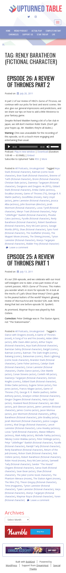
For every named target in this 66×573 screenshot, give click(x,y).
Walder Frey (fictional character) (42, 243)
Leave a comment (18, 247)
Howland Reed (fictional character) (31, 403)
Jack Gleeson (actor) (23, 406)
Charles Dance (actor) (28, 370)
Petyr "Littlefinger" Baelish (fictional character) (29, 442)
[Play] (9, 146)
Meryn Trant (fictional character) (33, 211)
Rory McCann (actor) (37, 225)
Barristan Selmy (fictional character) (23, 349)
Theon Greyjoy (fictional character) (38, 482)
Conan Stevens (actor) (24, 374)
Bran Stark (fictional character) (32, 175)
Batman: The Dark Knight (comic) (40, 352)
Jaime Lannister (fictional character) (31, 200)
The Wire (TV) (12, 482)
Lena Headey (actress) (48, 428)
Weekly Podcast (21, 30)
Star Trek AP (42, 34)
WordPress (11, 565)
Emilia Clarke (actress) (43, 189)
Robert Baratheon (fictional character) (41, 456)
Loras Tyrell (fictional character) (21, 431)
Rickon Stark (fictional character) (35, 453)
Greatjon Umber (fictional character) (41, 395)
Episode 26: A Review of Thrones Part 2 (30, 81)
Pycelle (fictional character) (36, 218)
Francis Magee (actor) (30, 388)
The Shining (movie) (40, 236)
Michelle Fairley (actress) (47, 435)
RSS (37, 159)
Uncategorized (36, 168)
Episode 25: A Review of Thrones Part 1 (30, 259)
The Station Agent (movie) (46, 478)
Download (42, 151)
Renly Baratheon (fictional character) (24, 449)
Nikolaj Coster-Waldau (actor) (20, 439)
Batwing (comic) (13, 356)
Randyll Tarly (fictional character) (43, 446)
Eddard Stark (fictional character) (39, 381)
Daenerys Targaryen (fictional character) (26, 377)
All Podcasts (21, 168)
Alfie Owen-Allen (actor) (25, 342)
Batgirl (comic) (50, 349)
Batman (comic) (13, 352)
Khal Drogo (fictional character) (30, 424)
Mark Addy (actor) (24, 435)
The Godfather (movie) (38, 232)
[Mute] (48, 146)
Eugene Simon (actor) (40, 385)
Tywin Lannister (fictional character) (35, 489)
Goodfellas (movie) (31, 197)
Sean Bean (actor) (26, 471)
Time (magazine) (13, 485)
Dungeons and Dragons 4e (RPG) (34, 186)
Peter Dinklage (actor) (48, 439)
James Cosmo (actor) (28, 410)
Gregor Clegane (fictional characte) (23, 399)
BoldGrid (30, 561)
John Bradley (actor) (48, 417)
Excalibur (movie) (13, 193)
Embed (30, 155)
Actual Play (37, 30)
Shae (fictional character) (33, 229)
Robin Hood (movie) (15, 460)
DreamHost (42, 565)
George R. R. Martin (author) (34, 392)
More (44, 159)
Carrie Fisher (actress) (28, 363)
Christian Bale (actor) (16, 182)
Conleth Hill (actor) (47, 374)
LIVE (53, 34)
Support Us (27, 34)
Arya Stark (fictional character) (41, 345)
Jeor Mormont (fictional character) (30, 413)
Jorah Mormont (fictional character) (23, 421)
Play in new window (24, 151)
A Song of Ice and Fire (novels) (29, 338)
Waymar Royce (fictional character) (35, 496)
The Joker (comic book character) (34, 474)
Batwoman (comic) (33, 356)
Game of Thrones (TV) (35, 193)
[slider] (55, 146)
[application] (33, 147)
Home (8, 30)
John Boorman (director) (32, 204)
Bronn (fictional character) (45, 179)
